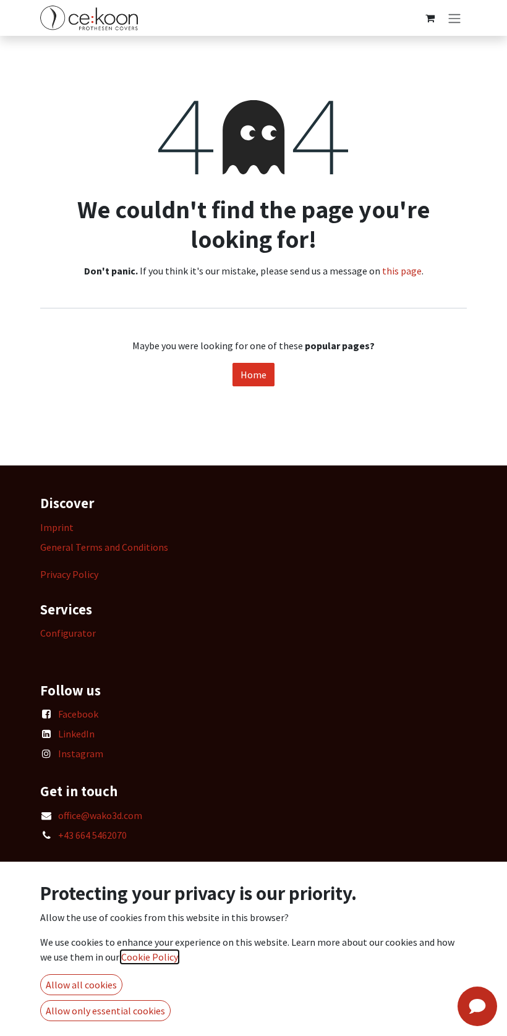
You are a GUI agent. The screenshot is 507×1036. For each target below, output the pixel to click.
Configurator (68, 633)
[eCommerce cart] (429, 18)
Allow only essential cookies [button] (105, 1010)
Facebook (78, 714)
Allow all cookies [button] (81, 985)
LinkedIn (76, 734)
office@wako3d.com (100, 815)
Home (253, 374)
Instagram (80, 753)
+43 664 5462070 (92, 835)
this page (402, 271)
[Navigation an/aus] (454, 18)
